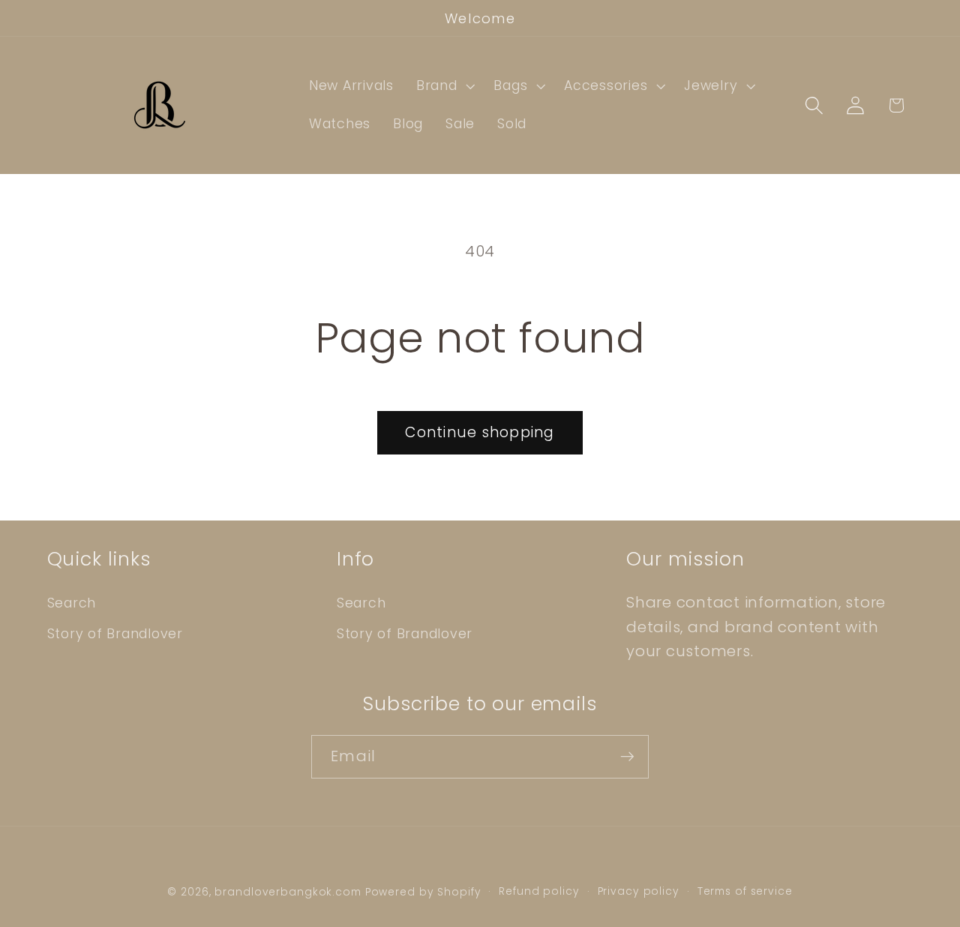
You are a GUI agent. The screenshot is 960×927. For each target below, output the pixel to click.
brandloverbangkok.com (287, 892)
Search (72, 603)
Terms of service (745, 891)
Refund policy (539, 891)
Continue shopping (479, 432)
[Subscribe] (627, 756)
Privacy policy (639, 891)
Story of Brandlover (115, 634)
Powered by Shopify (423, 892)
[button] (444, 86)
